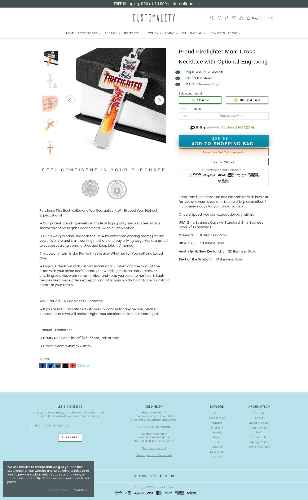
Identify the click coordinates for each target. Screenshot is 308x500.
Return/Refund (157, 419)
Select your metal (190, 93)
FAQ (258, 432)
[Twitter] (50, 365)
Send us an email (154, 448)
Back (197, 109)
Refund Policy (259, 428)
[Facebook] (42, 365)
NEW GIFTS (217, 452)
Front (182, 109)
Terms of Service (258, 447)
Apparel (217, 423)
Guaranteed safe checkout (223, 170)
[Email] (65, 365)
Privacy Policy (259, 442)
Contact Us (258, 437)
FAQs (171, 416)
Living (217, 437)
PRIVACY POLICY (59, 490)
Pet (217, 442)
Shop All (217, 447)
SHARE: (44, 359)
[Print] (57, 365)
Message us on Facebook (154, 455)
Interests (217, 428)
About (217, 457)
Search (259, 413)
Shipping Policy (258, 423)
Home (217, 413)
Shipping (137, 419)
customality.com (154, 18)
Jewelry (217, 432)
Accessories (216, 418)
